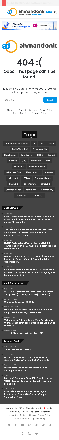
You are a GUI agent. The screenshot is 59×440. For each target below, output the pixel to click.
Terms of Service (20, 113)
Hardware (36, 160)
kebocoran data (13, 172)
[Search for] (55, 13)
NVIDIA (26, 178)
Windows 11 (22, 195)
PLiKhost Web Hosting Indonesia (35, 412)
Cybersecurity (40, 149)
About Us (11, 110)
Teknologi (31, 189)
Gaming (13, 160)
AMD (42, 143)
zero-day (38, 195)
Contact (22, 110)
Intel (48, 160)
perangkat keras (43, 178)
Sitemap (33, 110)
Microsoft (13, 178)
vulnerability (47, 189)
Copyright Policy (39, 113)
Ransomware (29, 184)
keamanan (19, 166)
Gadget (51, 155)
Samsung (45, 184)
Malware (49, 172)
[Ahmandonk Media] (29, 12)
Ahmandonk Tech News (16, 143)
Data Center (26, 155)
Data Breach (10, 155)
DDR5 (40, 155)
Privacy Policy (46, 110)
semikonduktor (13, 189)
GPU (24, 160)
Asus (51, 143)
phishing (13, 184)
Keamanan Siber (37, 166)
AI (34, 143)
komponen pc (33, 172)
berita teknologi (20, 149)
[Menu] (3, 13)
